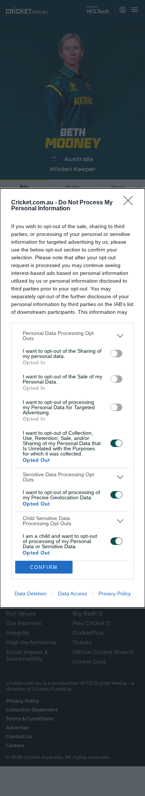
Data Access (72, 593)
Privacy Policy (115, 593)
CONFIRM (44, 567)
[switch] (116, 353)
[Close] (130, 203)
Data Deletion (30, 593)
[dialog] (72, 398)
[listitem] (72, 335)
